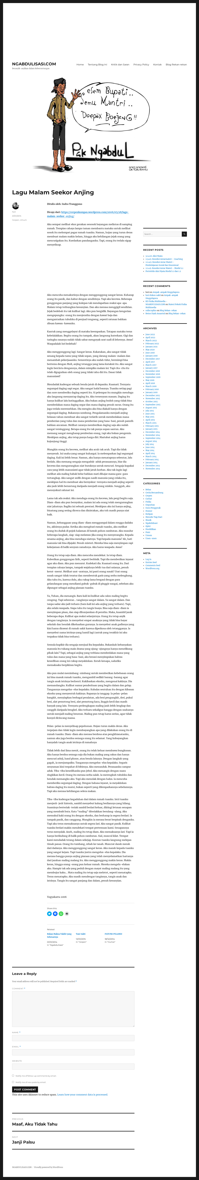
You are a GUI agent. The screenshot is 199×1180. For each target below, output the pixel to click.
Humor (149, 511)
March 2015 (151, 423)
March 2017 (151, 365)
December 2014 (153, 432)
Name (16, 1032)
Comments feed (153, 565)
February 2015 (152, 426)
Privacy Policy (141, 64)
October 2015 (152, 401)
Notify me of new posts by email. (31, 1082)
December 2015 (153, 395)
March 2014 (151, 456)
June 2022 (150, 334)
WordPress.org (152, 568)
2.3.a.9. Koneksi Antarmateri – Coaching (164, 259)
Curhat (149, 499)
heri (14, 212)
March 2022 (151, 340)
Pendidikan (151, 529)
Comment (18, 988)
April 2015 (150, 420)
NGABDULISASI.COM (34, 63)
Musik (148, 520)
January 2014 (151, 462)
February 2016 (152, 389)
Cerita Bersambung (154, 492)
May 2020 (150, 349)
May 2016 (150, 380)
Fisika (148, 502)
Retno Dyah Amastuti (155, 313)
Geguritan (150, 505)
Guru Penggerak (153, 508)
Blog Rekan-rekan (176, 64)
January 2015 (151, 429)
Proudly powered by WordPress (48, 1167)
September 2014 (153, 438)
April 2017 (150, 362)
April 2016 (150, 383)
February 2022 (152, 343)
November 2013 (153, 468)
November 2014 (153, 435)
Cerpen (15, 220)
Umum (23, 220)
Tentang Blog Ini (97, 64)
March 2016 (151, 386)
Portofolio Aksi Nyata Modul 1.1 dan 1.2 (163, 271)
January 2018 (151, 356)
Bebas (148, 489)
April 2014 (150, 453)
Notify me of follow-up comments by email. (36, 1076)
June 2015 (150, 414)
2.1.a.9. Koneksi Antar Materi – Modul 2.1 (164, 268)
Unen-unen (151, 538)
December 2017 (153, 359)
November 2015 (153, 398)
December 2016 (153, 371)
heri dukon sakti (153, 295)
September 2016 (153, 377)
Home (80, 64)
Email (16, 1046)
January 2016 (152, 392)
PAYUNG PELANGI (113, 934)
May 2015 (150, 417)
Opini (148, 526)
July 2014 (150, 444)
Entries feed (151, 562)
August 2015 (151, 407)
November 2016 (153, 374)
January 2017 (151, 368)
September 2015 (153, 404)
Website (17, 1061)
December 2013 (153, 465)
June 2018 (150, 353)
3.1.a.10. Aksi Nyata (154, 256)
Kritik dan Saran (120, 64)
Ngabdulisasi (151, 523)
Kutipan (149, 514)
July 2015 (150, 411)
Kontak (157, 64)
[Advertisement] (99, 23)
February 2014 (152, 459)
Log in (148, 559)
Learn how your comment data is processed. (82, 1094)
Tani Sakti (81, 934)
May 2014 (150, 450)
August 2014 (151, 441)
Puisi (148, 532)
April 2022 (150, 337)
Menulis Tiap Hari (154, 517)
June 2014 (150, 447)
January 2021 (151, 346)
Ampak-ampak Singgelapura (166, 292)
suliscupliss (151, 310)
